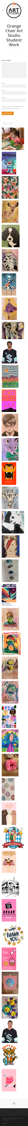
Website (4, 97)
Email (3, 90)
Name (4, 83)
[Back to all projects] (14, 1102)
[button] (2, 10)
